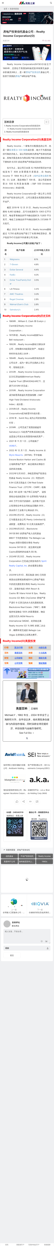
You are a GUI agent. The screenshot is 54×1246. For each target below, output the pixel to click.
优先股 (16, 584)
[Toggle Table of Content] (45, 122)
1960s (44, 861)
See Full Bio (25, 732)
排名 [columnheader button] (6, 252)
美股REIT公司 (9, 861)
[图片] (46, 941)
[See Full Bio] (33, 733)
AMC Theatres (16, 294)
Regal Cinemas (17, 299)
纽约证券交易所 (41, 175)
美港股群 (47, 1245)
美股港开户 (20, 1245)
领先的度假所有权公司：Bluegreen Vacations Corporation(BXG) (14, 793)
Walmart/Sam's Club (19, 304)
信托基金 (9, 856)
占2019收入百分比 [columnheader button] (42, 252)
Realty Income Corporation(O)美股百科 (23, 126)
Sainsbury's (15, 309)
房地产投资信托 (33, 72)
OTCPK (27, 487)
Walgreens (15, 259)
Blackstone (32, 528)
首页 (5, 9)
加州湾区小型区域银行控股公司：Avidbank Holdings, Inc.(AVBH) (14, 768)
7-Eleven (14, 264)
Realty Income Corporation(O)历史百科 (25, 129)
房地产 (18, 76)
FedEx (12, 275)
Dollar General (16, 269)
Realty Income (44, 856)
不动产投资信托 (27, 856)
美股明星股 (14, 9)
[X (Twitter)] (27, 738)
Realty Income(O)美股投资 (17, 132)
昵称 (7, 948)
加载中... (8, 886)
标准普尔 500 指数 (18, 150)
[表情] (41, 941)
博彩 (40, 464)
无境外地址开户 (33, 1245)
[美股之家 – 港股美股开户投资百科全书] (27, 3)
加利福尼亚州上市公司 (27, 861)
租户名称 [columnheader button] (20, 250)
